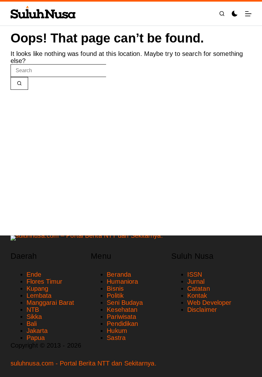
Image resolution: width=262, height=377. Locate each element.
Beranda (119, 274)
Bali (32, 323)
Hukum (117, 330)
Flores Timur (44, 281)
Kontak (197, 295)
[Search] (222, 13)
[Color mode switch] (235, 14)
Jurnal (196, 281)
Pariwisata (121, 316)
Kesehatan (122, 309)
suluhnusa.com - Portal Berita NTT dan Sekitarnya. (84, 363)
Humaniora (122, 281)
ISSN (194, 274)
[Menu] (248, 14)
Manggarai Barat (50, 302)
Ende (34, 274)
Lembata (39, 295)
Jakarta (37, 330)
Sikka (34, 316)
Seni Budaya (125, 302)
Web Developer (209, 302)
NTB (33, 309)
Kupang (38, 288)
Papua (36, 337)
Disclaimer (202, 309)
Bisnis (115, 288)
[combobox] (58, 70)
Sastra (116, 337)
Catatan (198, 288)
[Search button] (19, 83)
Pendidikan (122, 323)
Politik (115, 295)
